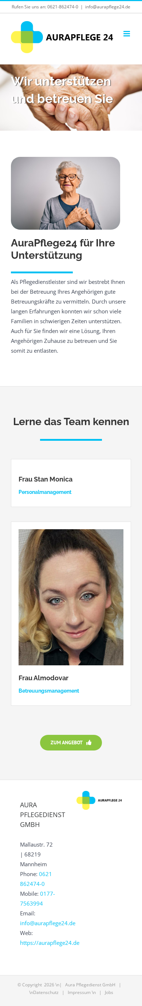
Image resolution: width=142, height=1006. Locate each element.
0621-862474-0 (62, 7)
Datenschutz (46, 992)
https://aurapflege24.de (49, 942)
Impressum (79, 992)
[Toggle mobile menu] (127, 33)
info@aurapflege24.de (107, 7)
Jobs (109, 992)
